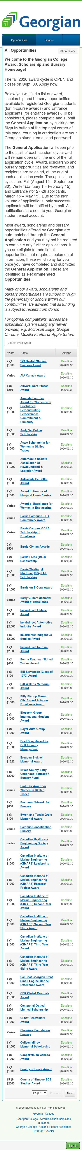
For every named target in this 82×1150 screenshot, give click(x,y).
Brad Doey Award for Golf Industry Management (34, 745)
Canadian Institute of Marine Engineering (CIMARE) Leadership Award (34, 861)
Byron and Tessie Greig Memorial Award (36, 816)
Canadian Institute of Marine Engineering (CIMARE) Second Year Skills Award (35, 922)
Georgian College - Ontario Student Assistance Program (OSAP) (44, 1128)
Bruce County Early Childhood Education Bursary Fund (34, 774)
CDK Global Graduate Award (34, 995)
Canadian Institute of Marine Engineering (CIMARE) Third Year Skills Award (34, 962)
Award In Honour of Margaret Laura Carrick (35, 493)
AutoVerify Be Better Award (33, 481)
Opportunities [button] (19, 40)
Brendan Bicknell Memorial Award (32, 759)
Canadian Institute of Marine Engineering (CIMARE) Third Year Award (34, 942)
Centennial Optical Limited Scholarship (34, 1007)
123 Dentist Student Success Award (33, 363)
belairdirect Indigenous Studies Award (36, 637)
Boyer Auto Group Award (32, 731)
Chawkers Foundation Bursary (35, 1032)
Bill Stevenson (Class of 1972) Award (36, 673)
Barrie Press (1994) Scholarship (33, 559)
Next (70, 1093)
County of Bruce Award (36, 1069)
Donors (49, 40)
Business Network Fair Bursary (35, 804)
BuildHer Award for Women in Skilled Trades (33, 790)
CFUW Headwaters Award (32, 1020)
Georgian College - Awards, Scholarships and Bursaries (44, 1120)
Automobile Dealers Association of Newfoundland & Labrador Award (33, 465)
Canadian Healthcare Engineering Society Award (34, 843)
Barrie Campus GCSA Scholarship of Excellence (34, 532)
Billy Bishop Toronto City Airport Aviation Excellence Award (34, 700)
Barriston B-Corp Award (36, 587)
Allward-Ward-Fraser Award (34, 388)
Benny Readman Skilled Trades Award (36, 661)
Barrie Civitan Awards (35, 546)
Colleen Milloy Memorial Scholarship (35, 1044)
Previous (55, 1093)
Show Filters (67, 51)
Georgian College (43, 1113)
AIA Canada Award (32, 375)
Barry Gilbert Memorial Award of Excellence (35, 600)
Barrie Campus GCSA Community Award (34, 518)
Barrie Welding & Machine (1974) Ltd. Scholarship (33, 573)
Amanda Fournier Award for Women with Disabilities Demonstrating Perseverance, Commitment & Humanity (35, 410)
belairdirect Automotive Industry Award (36, 624)
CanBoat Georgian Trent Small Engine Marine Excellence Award (36, 981)
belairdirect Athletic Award (33, 612)
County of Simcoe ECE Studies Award (35, 1081)
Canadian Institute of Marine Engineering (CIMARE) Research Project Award (34, 882)
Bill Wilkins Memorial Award (34, 686)
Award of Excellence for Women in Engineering (36, 505)
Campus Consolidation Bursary (35, 829)
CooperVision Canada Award (35, 1057)
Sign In (72, 1145)
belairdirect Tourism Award (34, 649)
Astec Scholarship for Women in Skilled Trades (35, 446)
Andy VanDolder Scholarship (31, 432)
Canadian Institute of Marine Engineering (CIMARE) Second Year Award (35, 902)
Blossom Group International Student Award (34, 716)
